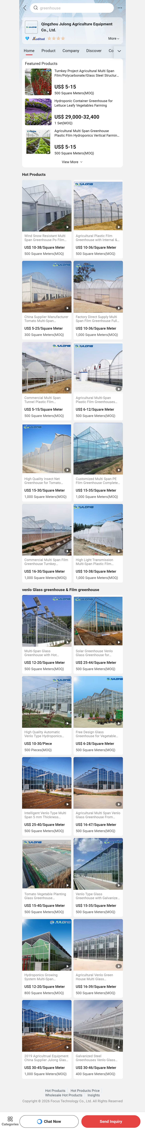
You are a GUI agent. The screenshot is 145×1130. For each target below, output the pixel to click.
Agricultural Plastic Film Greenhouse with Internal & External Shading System (96, 238)
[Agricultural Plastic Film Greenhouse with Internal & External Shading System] (98, 206)
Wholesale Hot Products (63, 1095)
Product (48, 50)
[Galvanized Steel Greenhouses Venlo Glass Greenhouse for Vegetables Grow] (98, 1026)
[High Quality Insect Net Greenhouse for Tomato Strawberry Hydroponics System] (47, 449)
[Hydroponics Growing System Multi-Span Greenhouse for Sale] (47, 945)
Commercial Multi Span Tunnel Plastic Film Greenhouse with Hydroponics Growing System (42, 400)
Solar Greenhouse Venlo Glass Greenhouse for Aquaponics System (94, 653)
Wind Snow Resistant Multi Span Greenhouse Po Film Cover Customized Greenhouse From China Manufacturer (44, 238)
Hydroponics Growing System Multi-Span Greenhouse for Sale (41, 977)
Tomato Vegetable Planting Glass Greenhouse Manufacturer (45, 896)
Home (29, 50)
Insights (94, 1095)
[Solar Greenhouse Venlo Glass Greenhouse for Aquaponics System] (98, 621)
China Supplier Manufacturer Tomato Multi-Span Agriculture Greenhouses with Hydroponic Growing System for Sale (46, 319)
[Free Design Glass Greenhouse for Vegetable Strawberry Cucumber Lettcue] (98, 702)
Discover (94, 50)
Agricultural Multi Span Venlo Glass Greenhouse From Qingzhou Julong (98, 815)
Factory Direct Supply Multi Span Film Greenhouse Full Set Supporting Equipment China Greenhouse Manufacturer (96, 319)
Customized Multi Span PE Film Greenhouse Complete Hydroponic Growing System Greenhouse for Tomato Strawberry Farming (98, 481)
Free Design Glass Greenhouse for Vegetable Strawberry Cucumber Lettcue (96, 734)
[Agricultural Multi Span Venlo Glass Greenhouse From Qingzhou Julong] (98, 783)
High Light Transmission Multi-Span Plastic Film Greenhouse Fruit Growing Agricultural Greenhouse (96, 562)
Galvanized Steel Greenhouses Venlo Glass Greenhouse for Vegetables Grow (97, 1058)
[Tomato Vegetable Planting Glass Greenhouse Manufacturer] (47, 864)
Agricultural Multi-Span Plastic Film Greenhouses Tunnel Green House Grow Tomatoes (96, 400)
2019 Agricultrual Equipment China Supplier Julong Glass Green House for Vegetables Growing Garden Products (46, 1058)
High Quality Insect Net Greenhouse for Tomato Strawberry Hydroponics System (42, 481)
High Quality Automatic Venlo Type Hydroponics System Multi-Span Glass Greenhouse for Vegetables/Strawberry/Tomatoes (46, 734)
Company (71, 50)
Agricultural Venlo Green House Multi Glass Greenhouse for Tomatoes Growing (96, 977)
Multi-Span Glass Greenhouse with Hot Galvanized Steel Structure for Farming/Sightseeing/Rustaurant (46, 653)
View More (70, 162)
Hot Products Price (85, 1090)
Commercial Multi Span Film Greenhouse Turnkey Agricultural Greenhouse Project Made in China (46, 562)
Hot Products (55, 1090)
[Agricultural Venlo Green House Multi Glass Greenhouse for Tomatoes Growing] (98, 945)
